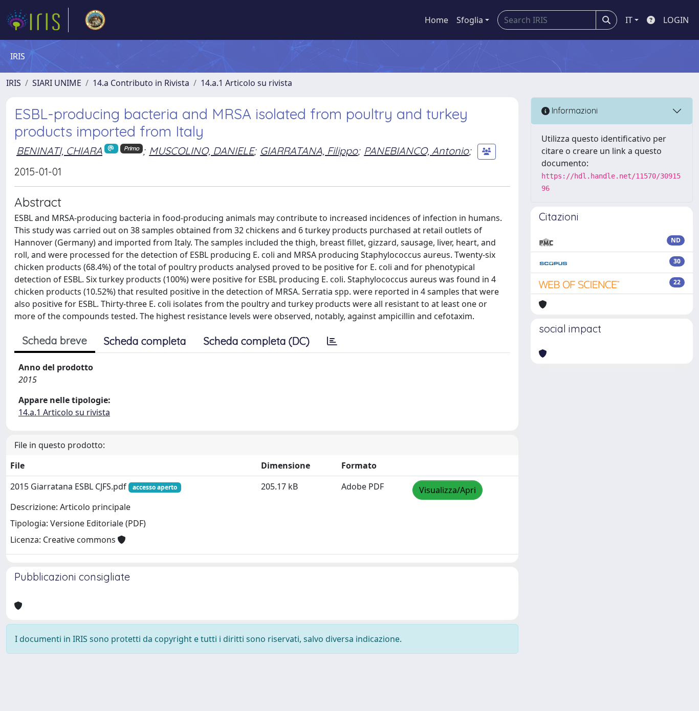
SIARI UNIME (56, 82)
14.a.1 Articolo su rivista (246, 82)
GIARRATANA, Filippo (309, 150)
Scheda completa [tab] (145, 341)
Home (436, 20)
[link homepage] (37, 20)
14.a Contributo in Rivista (141, 82)
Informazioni (574, 110)
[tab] (332, 341)
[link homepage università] (95, 20)
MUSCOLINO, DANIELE (201, 150)
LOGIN (676, 20)
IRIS (13, 82)
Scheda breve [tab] (55, 340)
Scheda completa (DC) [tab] (257, 341)
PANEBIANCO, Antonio (416, 150)
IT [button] (628, 20)
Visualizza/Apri (447, 490)
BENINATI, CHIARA (59, 150)
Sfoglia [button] (469, 20)
